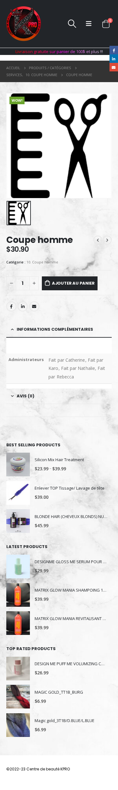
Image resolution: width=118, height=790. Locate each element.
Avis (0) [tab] (25, 396)
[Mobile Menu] (89, 23)
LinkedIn (23, 306)
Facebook (11, 306)
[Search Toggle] (72, 24)
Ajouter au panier (73, 283)
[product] (18, 464)
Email (34, 306)
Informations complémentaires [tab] (55, 329)
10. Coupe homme (42, 262)
